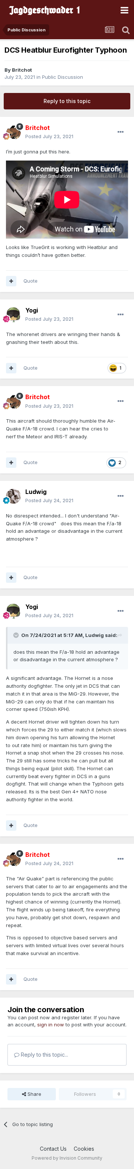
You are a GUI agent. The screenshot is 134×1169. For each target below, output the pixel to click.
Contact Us (53, 1148)
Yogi (31, 310)
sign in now (50, 1024)
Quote (30, 281)
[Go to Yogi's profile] (13, 314)
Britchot (22, 70)
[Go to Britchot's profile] (13, 132)
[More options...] (120, 132)
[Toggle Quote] (16, 635)
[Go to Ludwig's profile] (13, 496)
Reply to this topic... (43, 1054)
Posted (49, 136)
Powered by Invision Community (67, 1158)
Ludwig (36, 491)
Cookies (84, 1148)
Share (33, 1094)
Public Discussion (62, 77)
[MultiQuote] (11, 281)
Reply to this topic (67, 101)
